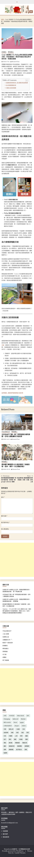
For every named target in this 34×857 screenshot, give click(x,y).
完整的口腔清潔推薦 (11, 88)
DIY (28, 715)
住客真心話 (6, 637)
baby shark (20, 715)
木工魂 (4, 654)
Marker (23, 719)
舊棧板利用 (11, 746)
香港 (26, 749)
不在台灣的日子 (6, 431)
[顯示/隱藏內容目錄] (26, 80)
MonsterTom (15, 61)
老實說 (4, 657)
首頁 (2, 19)
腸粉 (5, 746)
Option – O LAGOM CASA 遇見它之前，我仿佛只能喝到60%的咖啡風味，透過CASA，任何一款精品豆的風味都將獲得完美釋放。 (17, 611)
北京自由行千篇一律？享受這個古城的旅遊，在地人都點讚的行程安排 (16, 435)
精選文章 (24, 743)
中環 (5, 729)
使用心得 (11, 729)
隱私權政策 (6, 837)
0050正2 (11, 715)
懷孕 (21, 736)
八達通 (18, 729)
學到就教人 (11, 52)
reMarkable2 (8, 725)
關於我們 (5, 834)
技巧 (5, 739)
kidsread (15, 719)
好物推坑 (4, 52)
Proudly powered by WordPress (13, 851)
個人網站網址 (5, 529)
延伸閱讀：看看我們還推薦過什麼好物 (12, 393)
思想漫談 (5, 651)
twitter (24, 725)
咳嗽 (12, 732)
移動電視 (17, 743)
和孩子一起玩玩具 (8, 642)
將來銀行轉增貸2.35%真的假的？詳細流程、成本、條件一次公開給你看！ (16, 465)
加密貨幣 (6, 732)
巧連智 (10, 736)
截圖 (26, 736)
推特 (10, 739)
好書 (17, 732)
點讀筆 (5, 753)
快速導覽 (5, 831)
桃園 (26, 739)
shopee (17, 725)
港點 (5, 743)
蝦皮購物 (19, 746)
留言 (3, 497)
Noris (15, 722)
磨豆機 (10, 743)
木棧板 (20, 739)
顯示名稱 (4, 516)
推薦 (15, 739)
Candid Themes (19, 853)
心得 (16, 736)
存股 (22, 732)
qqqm (22, 722)
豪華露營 (27, 746)
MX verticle (7, 722)
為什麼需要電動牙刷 (11, 85)
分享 (23, 729)
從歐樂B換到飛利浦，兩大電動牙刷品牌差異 (17, 82)
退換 (5, 749)
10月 (5, 715)
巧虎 (5, 736)
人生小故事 (6, 634)
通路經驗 (11, 749)
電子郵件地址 (5, 522)
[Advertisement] (17, 560)
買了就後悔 (6, 660)
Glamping (7, 719)
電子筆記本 (19, 749)
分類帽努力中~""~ (7, 640)
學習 (27, 732)
